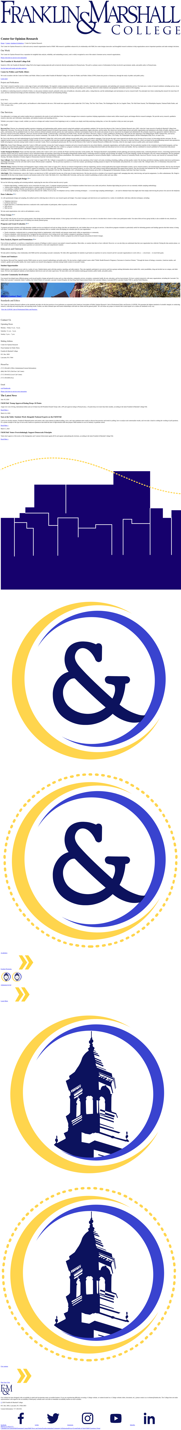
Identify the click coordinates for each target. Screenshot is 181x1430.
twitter (37, 1425)
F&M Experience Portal (93, 1428)
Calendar (3, 1428)
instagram (70, 1425)
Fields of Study (81, 1428)
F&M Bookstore (18, 1428)
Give (7, 1428)
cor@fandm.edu (5, 388)
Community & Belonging (60, 1428)
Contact (25, 1428)
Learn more (4, 79)
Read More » (5, 410)
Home (2, 43)
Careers (11, 1428)
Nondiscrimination (47, 1428)
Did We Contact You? (11, 296)
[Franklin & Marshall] (90, 34)
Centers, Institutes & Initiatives (15, 43)
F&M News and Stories (35, 1428)
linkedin (132, 1425)
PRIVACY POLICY (7, 1426)
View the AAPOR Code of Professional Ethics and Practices (19, 309)
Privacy (70, 1428)
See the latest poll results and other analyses (14, 68)
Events (75, 1428)
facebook (4, 1425)
